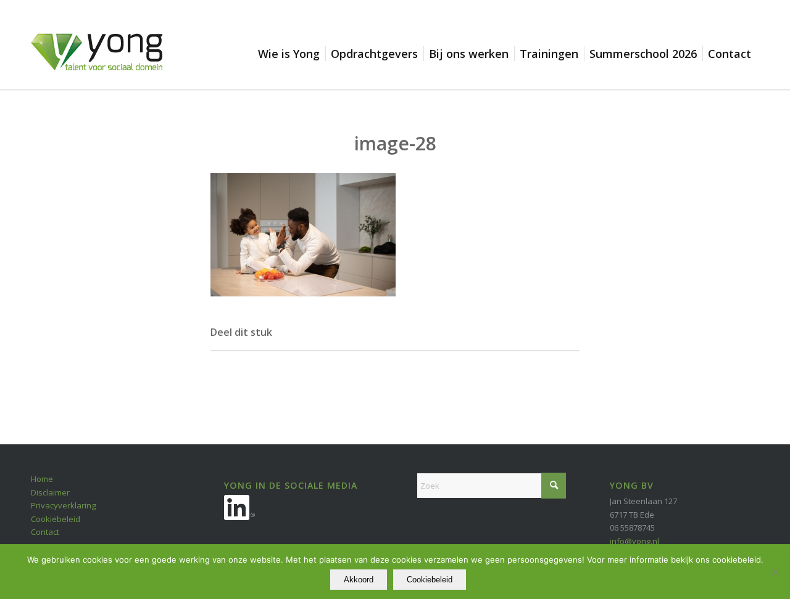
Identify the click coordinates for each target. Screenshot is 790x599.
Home (42, 478)
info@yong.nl (634, 541)
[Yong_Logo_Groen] (96, 61)
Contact (45, 531)
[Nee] (774, 572)
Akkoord (358, 579)
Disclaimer (50, 492)
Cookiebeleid (55, 518)
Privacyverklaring (63, 505)
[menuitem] (292, 53)
